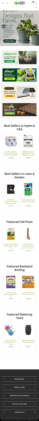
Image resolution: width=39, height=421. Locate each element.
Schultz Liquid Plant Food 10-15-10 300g (28, 201)
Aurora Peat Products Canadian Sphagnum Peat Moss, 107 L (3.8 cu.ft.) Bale (10, 201)
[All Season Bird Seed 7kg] (11, 282)
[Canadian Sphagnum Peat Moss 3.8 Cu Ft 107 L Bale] (11, 189)
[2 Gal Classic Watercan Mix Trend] (11, 330)
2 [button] (21, 43)
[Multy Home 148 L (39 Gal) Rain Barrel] (28, 330)
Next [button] (36, 26)
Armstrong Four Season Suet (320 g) (28, 293)
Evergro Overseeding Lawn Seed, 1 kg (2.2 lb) (11, 246)
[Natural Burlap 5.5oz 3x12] (28, 234)
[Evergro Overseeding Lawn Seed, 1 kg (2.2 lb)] (11, 234)
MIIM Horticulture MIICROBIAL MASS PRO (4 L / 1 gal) (28, 153)
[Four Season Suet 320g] (28, 282)
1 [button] (18, 43)
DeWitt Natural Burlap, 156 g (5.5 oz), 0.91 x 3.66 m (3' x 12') (28, 246)
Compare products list (36, 3)
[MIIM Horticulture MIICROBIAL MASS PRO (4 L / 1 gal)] (28, 141)
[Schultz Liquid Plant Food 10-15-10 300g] (28, 189)
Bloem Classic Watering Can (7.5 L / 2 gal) (11, 342)
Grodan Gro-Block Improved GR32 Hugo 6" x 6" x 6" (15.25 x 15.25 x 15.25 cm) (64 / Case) (11, 153)
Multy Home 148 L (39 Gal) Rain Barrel (28, 341)
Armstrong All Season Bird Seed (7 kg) (11, 294)
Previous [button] (4, 26)
